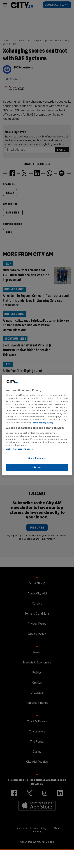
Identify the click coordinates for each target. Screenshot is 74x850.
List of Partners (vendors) (20, 449)
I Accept (37, 467)
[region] (37, 425)
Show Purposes (37, 458)
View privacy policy (43, 422)
